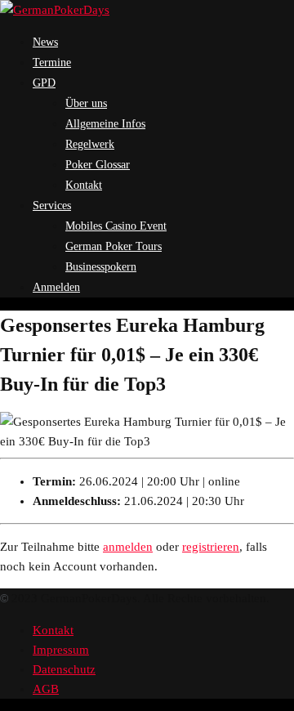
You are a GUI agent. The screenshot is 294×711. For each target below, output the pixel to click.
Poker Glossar (97, 165)
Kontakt (83, 185)
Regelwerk (89, 144)
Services (52, 205)
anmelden (128, 546)
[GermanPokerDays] (54, 9)
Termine (52, 62)
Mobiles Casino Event (116, 226)
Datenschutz (64, 669)
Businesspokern (100, 267)
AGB (46, 688)
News (45, 42)
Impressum (61, 649)
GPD (44, 83)
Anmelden (56, 287)
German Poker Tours (113, 246)
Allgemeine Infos (105, 124)
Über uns (86, 103)
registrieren (210, 546)
